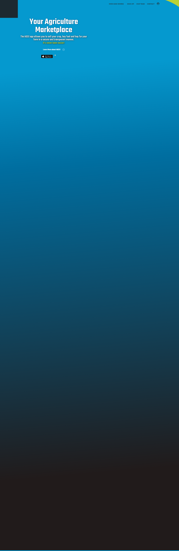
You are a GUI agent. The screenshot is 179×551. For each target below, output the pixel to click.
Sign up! (130, 4)
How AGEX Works (116, 4)
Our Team (140, 4)
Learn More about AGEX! (51, 49)
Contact (150, 4)
